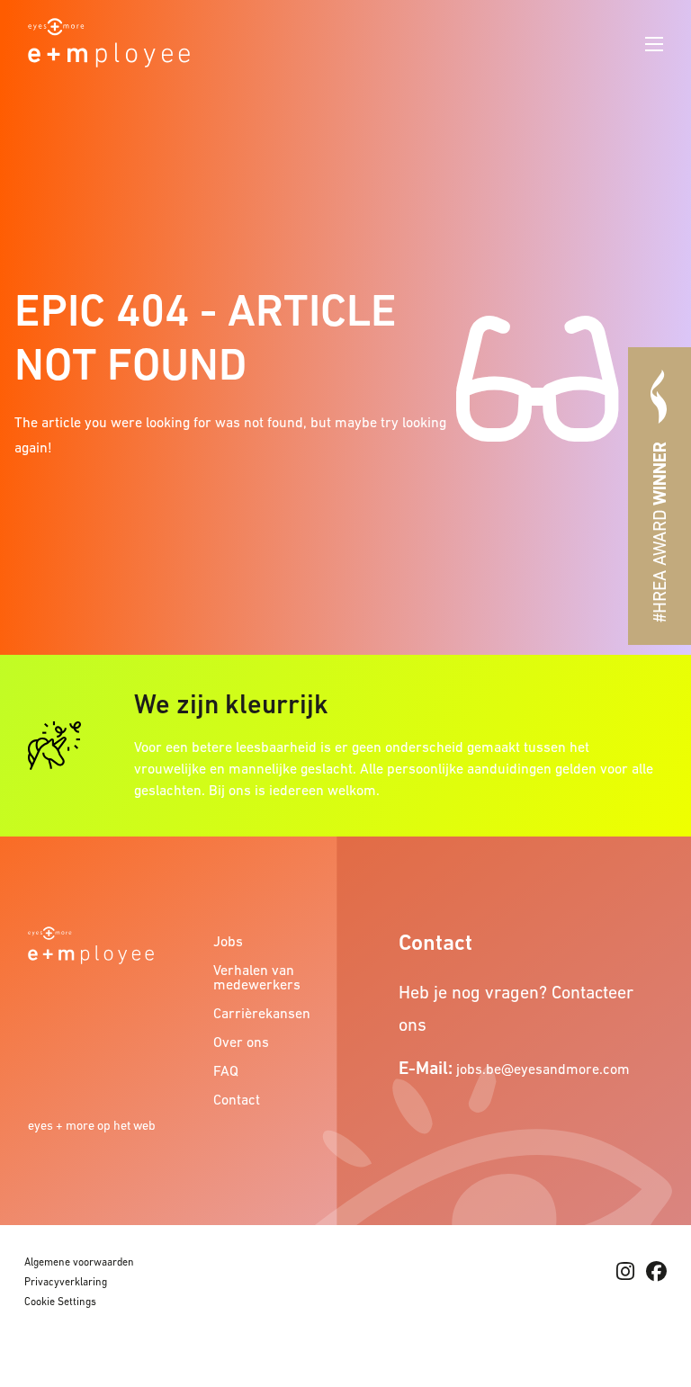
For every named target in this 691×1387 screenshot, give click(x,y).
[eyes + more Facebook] (656, 1272)
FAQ (225, 1070)
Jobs (228, 941)
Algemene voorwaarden (79, 1262)
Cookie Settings (60, 1301)
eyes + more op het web (92, 1125)
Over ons (241, 1042)
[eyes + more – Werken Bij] (109, 40)
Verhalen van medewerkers (257, 977)
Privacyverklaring (65, 1281)
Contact (236, 1099)
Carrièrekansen (261, 1013)
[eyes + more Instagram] (625, 1272)
